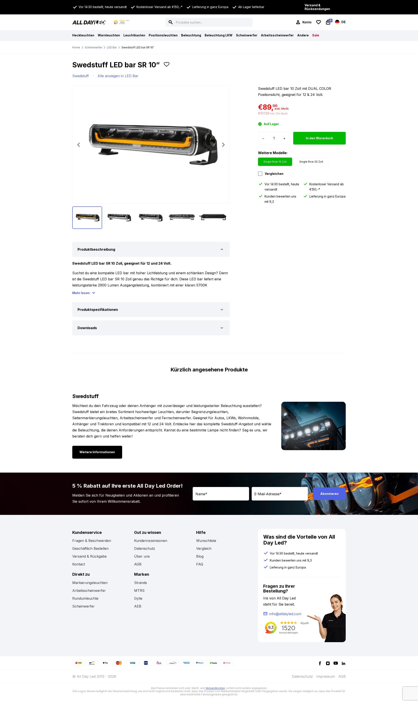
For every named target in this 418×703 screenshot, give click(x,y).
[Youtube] (336, 663)
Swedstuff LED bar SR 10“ (137, 47)
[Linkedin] (343, 663)
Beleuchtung (191, 35)
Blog (200, 556)
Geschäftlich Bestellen (90, 548)
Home (76, 47)
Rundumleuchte (85, 598)
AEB (137, 606)
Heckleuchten (83, 35)
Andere (303, 35)
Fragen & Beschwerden (91, 540)
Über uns (142, 556)
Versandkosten (215, 688)
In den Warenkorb (319, 138)
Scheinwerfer (246, 35)
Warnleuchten (109, 35)
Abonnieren (329, 493)
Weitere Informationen (97, 452)
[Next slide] (223, 144)
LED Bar (112, 47)
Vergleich (203, 548)
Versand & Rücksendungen (317, 7)
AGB (138, 564)
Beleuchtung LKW (219, 35)
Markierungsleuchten (90, 582)
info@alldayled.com (285, 614)
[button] (166, 66)
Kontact (78, 564)
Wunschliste (206, 540)
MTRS (139, 590)
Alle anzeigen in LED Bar (118, 76)
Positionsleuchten (163, 35)
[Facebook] (320, 663)
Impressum (325, 676)
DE (343, 22)
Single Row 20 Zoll (311, 161)
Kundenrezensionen (150, 540)
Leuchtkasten (134, 35)
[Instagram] (328, 663)
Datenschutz (144, 548)
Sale (315, 35)
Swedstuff (80, 76)
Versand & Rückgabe (89, 556)
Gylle (138, 598)
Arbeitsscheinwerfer (277, 35)
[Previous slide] (78, 144)
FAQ (199, 564)
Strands (140, 582)
